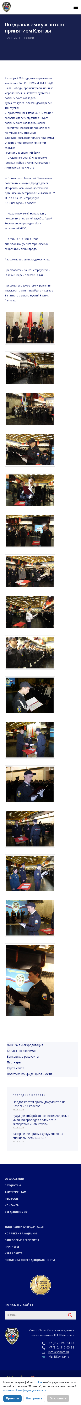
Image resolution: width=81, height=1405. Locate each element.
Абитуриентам (15, 1192)
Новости (29, 38)
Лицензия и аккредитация (25, 1045)
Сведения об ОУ (16, 1212)
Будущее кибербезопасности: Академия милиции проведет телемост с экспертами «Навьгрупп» (41, 1120)
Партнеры (14, 1062)
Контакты (12, 1205)
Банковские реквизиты (23, 1056)
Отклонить (58, 1398)
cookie (38, 1382)
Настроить (34, 1398)
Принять (12, 1398)
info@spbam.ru (58, 1352)
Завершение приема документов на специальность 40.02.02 (38, 1136)
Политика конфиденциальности (29, 1074)
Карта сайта (15, 1068)
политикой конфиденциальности (24, 1390)
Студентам (13, 1185)
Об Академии (14, 1179)
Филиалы (12, 1198)
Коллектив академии (21, 1051)
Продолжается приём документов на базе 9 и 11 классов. (39, 1104)
